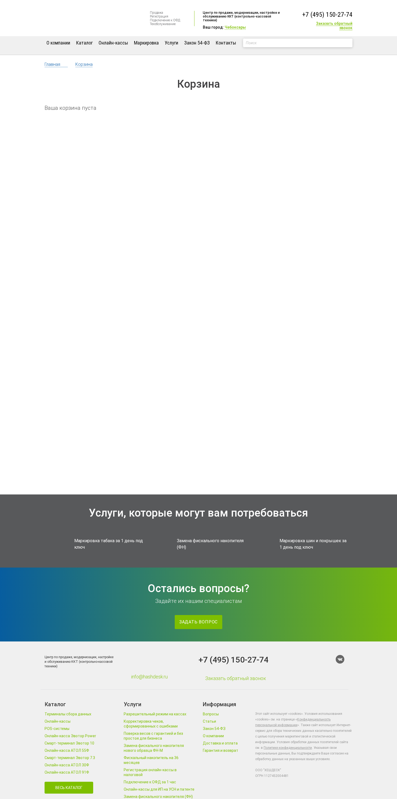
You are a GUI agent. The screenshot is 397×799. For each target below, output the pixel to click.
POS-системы (57, 728)
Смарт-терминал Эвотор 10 (69, 743)
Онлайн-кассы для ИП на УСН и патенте (159, 789)
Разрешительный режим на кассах (155, 714)
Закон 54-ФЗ (197, 43)
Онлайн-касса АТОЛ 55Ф (67, 750)
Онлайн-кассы (113, 43)
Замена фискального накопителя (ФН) (158, 796)
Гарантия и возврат (220, 750)
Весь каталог (68, 788)
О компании (58, 43)
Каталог (84, 43)
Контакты (226, 43)
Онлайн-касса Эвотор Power (70, 736)
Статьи (209, 721)
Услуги (171, 43)
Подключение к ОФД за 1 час (150, 782)
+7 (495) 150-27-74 (327, 14)
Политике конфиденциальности (288, 748)
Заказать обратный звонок (334, 25)
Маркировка (146, 43)
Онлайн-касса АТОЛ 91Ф (67, 772)
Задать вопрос (198, 621)
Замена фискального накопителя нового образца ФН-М (154, 748)
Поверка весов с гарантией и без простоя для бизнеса (153, 735)
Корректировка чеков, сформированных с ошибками (151, 723)
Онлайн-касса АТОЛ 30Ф (67, 765)
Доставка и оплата (220, 743)
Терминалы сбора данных (68, 714)
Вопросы (211, 714)
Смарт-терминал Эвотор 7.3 (70, 758)
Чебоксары (235, 27)
